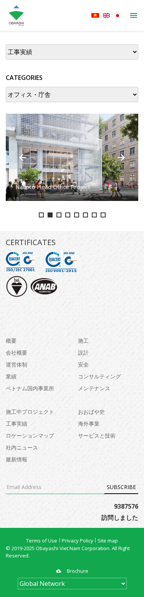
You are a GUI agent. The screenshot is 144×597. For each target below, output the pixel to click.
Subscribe (121, 487)
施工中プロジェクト (30, 411)
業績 (11, 376)
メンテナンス (94, 388)
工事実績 (16, 423)
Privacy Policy (77, 540)
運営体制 (16, 364)
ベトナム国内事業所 (30, 388)
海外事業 (88, 423)
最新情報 (16, 459)
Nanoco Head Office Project (52, 187)
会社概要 (16, 352)
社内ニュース (22, 447)
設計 (83, 352)
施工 (83, 340)
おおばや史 (91, 411)
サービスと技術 (97, 435)
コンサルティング (99, 376)
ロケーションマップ (30, 435)
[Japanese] (117, 15)
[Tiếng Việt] (95, 15)
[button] (22, 157)
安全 (83, 364)
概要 (11, 340)
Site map (108, 540)
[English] (106, 15)
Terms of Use (41, 540)
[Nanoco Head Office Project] (72, 157)
